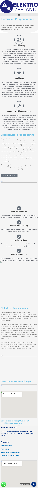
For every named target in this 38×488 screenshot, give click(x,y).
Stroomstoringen (6, 445)
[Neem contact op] (33, 484)
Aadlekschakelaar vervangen (10, 452)
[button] (19, 14)
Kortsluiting (5, 449)
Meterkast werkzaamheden (10, 456)
